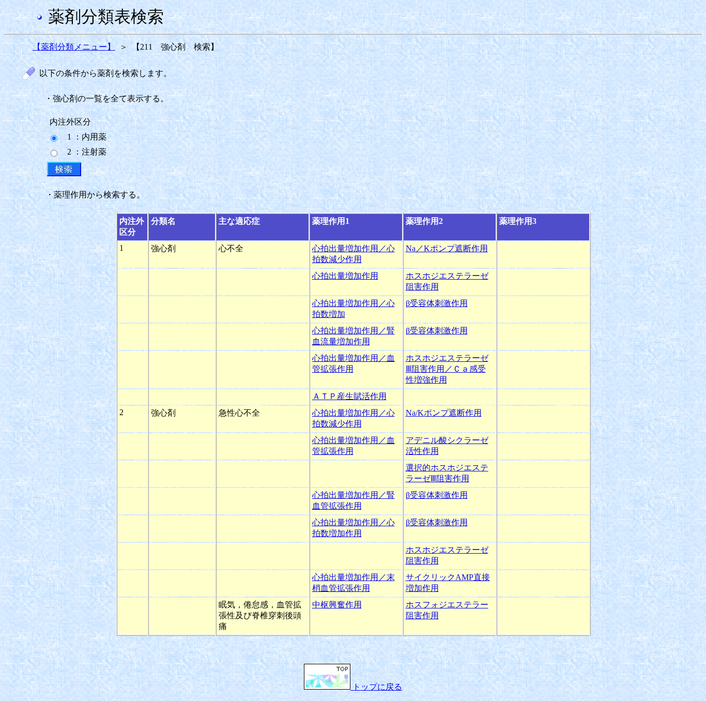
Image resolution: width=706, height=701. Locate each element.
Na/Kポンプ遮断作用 (444, 412)
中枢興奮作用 (337, 604)
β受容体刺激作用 (437, 303)
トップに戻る (376, 686)
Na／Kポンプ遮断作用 (447, 248)
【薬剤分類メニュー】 (74, 46)
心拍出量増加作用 (345, 275)
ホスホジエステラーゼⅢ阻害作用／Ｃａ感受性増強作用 (447, 369)
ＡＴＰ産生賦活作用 (349, 396)
